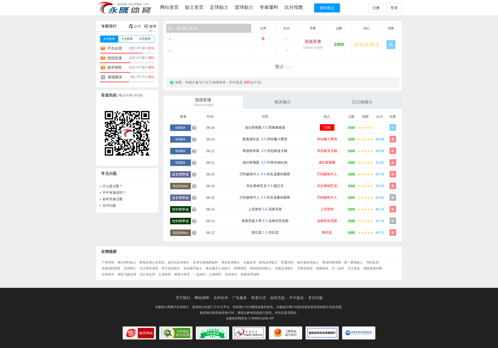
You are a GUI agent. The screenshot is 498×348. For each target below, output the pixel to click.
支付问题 (109, 205)
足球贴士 (219, 7)
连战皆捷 (313, 44)
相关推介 (282, 102)
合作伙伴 (220, 298)
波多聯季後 (180, 174)
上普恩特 (327, 209)
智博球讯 (240, 268)
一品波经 (199, 274)
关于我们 (183, 298)
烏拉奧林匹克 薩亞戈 (264, 186)
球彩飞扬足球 (126, 274)
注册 (376, 8)
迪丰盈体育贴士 (308, 262)
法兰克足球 (147, 274)
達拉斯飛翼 (327, 162)
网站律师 (202, 298)
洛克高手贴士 (193, 268)
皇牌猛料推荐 (111, 268)
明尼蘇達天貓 (327, 151)
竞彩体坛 (231, 274)
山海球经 (215, 274)
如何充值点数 (112, 199)
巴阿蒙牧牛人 (327, 174)
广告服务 (239, 298)
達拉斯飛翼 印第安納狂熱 (265, 162)
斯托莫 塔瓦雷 (265, 232)
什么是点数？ (112, 186)
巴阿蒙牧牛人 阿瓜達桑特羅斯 (265, 174)
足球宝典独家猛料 (205, 262)
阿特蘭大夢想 (327, 139)
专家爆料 (269, 7)
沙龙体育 (108, 274)
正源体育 (164, 274)
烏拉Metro (180, 186)
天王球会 (354, 268)
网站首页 (169, 7)
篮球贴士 (244, 7)
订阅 (327, 127)
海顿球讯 (322, 268)
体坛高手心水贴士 (218, 268)
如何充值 (277, 298)
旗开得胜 (114, 67)
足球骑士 (130, 268)
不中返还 (296, 298)
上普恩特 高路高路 (265, 209)
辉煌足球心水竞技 (152, 262)
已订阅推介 (362, 102)
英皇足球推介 (230, 262)
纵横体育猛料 (250, 274)
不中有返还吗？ (114, 192)
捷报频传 (115, 77)
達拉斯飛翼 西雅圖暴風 (265, 127)
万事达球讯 (305, 268)
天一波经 (338, 268)
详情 (256, 82)
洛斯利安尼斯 (327, 221)
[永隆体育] (125, 8)
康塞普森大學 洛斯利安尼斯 (265, 221)
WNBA (180, 128)
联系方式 (258, 298)
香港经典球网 (331, 262)
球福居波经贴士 (261, 268)
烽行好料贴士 (126, 262)
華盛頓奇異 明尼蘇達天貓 (265, 151)
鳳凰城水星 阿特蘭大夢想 (265, 139)
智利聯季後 (180, 209)
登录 (394, 8)
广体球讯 (108, 262)
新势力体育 (182, 274)
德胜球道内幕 (372, 268)
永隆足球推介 (284, 268)
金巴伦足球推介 (179, 262)
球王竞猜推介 (171, 268)
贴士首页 (194, 7)
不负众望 (114, 48)
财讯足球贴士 (268, 262)
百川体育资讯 (149, 268)
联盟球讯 (287, 262)
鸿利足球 (372, 262)
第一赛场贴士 (353, 262)
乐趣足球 (249, 262)
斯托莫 (327, 232)
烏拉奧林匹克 (327, 186)
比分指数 (294, 7)
